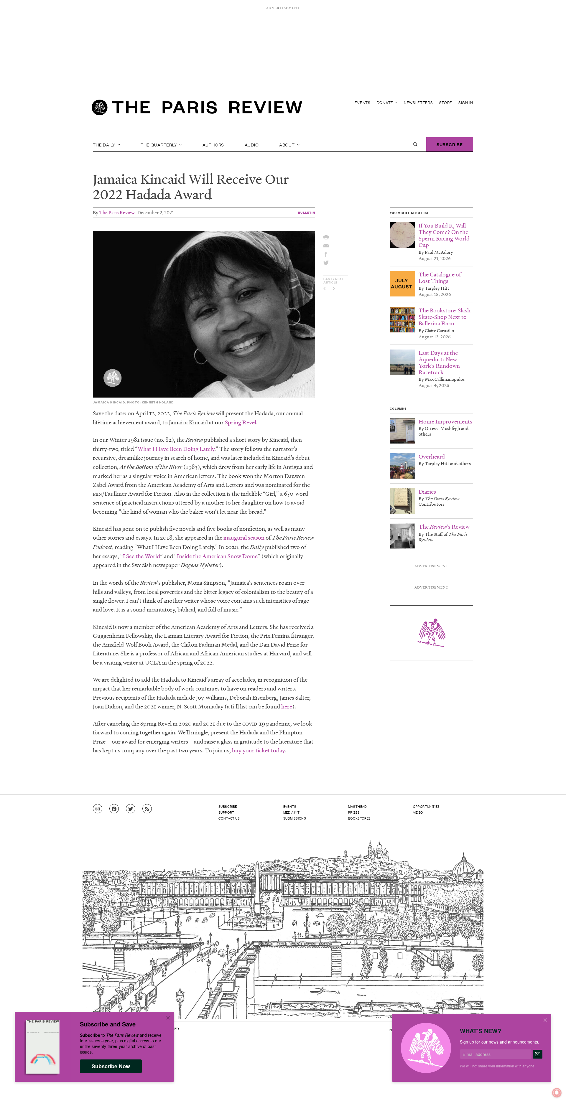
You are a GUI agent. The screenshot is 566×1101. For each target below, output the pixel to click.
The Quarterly (159, 144)
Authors (213, 144)
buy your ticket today (258, 750)
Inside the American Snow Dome (217, 556)
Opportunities (426, 806)
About (287, 144)
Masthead (357, 806)
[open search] (415, 144)
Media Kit (291, 812)
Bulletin (306, 212)
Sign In (465, 102)
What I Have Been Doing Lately (176, 449)
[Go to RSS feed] (147, 809)
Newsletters (418, 102)
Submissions (294, 818)
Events (363, 102)
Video (418, 812)
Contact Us (229, 818)
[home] (197, 109)
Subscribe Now (111, 1066)
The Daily (104, 144)
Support (226, 812)
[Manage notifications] (552, 1088)
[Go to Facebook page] (114, 809)
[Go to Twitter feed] (130, 809)
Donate (385, 102)
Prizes (354, 812)
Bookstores (359, 818)
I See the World (141, 556)
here (286, 706)
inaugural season (243, 537)
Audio (252, 144)
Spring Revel (240, 422)
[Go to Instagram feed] (97, 809)
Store (446, 102)
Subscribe (450, 144)
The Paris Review (117, 212)
